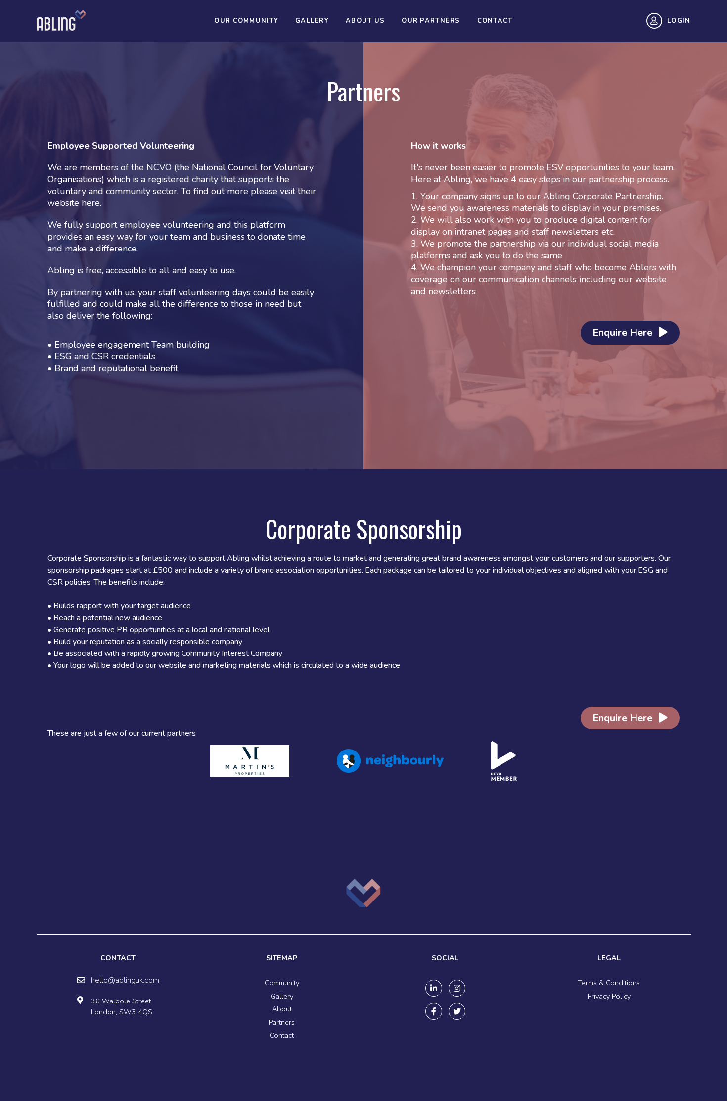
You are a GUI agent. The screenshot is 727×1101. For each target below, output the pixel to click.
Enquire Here (623, 332)
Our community (246, 20)
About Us (365, 20)
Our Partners (431, 20)
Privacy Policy (609, 996)
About (282, 1009)
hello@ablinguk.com (125, 980)
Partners (282, 1022)
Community (282, 983)
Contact (495, 20)
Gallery (312, 20)
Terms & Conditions (609, 983)
